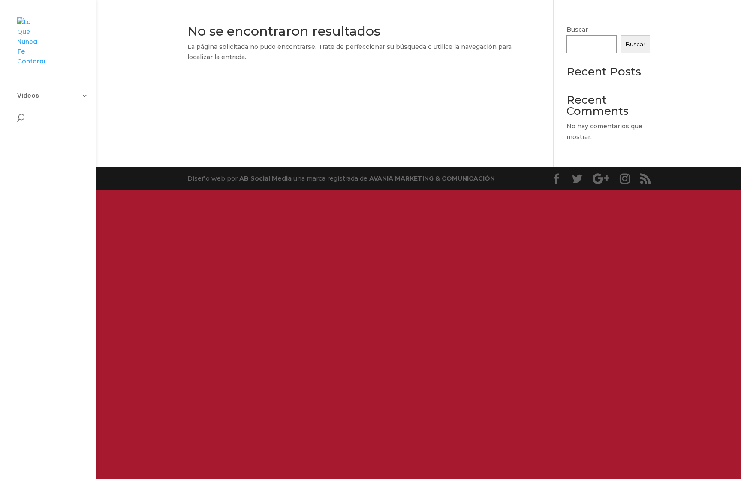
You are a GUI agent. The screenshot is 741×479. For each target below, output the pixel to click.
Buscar (577, 29)
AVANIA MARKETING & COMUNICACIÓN (432, 178)
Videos (28, 96)
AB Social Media (265, 178)
